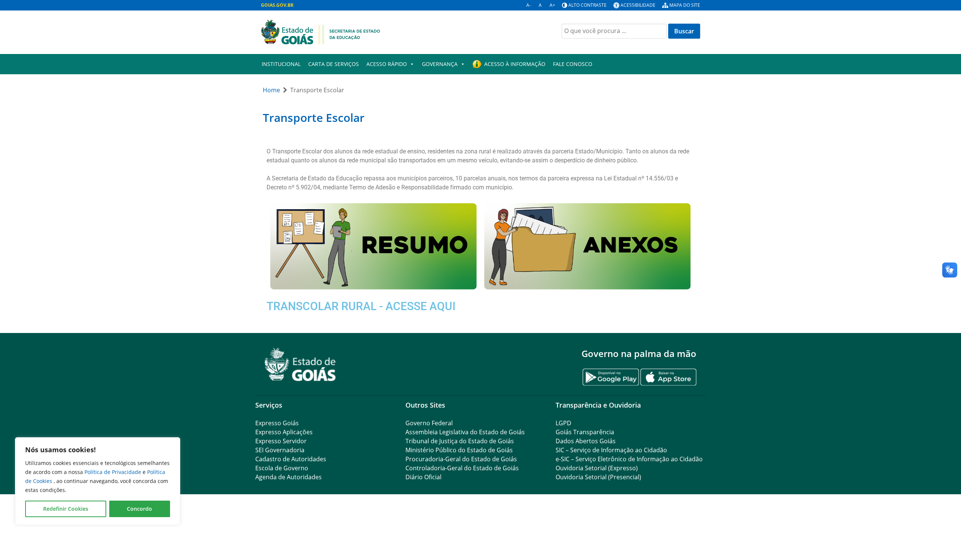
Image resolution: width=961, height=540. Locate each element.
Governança (440, 64)
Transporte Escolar (314, 117)
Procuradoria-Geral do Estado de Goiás (461, 459)
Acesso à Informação (514, 64)
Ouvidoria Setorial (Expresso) (597, 468)
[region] (97, 481)
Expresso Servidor (281, 441)
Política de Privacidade (113, 472)
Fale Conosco (572, 64)
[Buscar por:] (614, 31)
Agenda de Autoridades (288, 477)
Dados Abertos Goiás (586, 441)
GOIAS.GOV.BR (277, 5)
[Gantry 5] (300, 364)
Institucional (281, 64)
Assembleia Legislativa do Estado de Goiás (465, 432)
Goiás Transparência (585, 432)
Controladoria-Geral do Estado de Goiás (462, 468)
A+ (552, 5)
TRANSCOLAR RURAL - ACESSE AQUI (361, 306)
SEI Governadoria (279, 450)
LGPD (563, 423)
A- (528, 5)
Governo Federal (429, 423)
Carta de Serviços (333, 64)
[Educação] (320, 31)
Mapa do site (684, 5)
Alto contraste (587, 5)
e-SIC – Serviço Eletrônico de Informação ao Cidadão (629, 459)
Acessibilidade (638, 5)
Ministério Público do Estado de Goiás (459, 450)
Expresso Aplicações (284, 432)
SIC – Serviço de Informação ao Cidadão (611, 450)
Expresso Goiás (277, 423)
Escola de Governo (281, 468)
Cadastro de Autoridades (290, 459)
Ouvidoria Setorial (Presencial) (598, 477)
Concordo (139, 508)
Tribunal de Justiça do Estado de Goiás (459, 441)
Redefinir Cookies (65, 508)
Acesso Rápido (386, 64)
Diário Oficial (423, 477)
